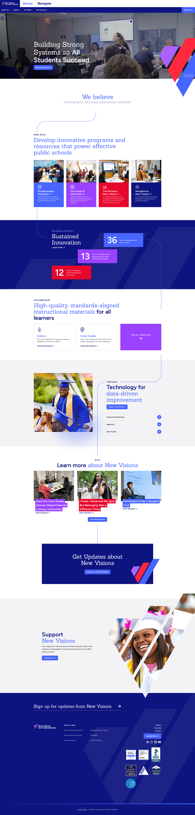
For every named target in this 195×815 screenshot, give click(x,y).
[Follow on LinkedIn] (155, 742)
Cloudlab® (94, 735)
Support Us (188, 10)
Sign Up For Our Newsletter (97, 572)
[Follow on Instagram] (151, 742)
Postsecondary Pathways (46, 192)
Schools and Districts (115, 417)
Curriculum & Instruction (77, 192)
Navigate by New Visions (142, 192)
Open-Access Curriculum (73, 735)
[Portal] (28, 3)
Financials (157, 728)
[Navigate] (44, 3)
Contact (158, 731)
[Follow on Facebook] (147, 742)
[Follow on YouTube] (159, 742)
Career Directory (96, 740)
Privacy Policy (82, 810)
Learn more (58, 248)
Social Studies (88, 336)
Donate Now (49, 658)
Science (41, 336)
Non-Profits (111, 432)
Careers (158, 725)
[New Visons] (10, 3)
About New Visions (43, 67)
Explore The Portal (116, 407)
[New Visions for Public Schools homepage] (45, 734)
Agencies (111, 424)
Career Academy (70, 740)
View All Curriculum (141, 335)
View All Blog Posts (97, 519)
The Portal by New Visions (110, 192)
